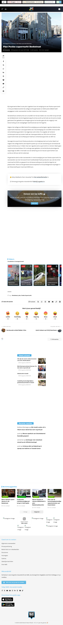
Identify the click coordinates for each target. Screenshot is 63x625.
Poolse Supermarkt (26, 295)
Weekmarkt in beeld (22, 373)
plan (19, 295)
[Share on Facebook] (3, 61)
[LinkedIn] (15, 590)
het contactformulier (40, 177)
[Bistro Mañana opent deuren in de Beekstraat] (8, 493)
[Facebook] (2, 590)
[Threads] (17, 590)
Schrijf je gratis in (38, 181)
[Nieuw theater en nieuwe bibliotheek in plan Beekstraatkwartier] (39, 493)
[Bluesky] (20, 590)
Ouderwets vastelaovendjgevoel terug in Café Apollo (23, 501)
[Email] (3, 83)
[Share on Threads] (3, 76)
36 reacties (35, 50)
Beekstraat (15, 295)
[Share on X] (3, 65)
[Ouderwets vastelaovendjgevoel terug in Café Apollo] (24, 493)
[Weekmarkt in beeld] (42, 376)
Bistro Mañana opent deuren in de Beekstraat (8, 501)
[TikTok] (22, 590)
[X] (4, 590)
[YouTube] (7, 590)
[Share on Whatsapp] (3, 69)
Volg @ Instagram (24, 522)
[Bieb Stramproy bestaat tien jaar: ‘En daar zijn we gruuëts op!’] (42, 368)
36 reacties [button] (55, 339)
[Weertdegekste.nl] (31, 9)
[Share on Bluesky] (3, 80)
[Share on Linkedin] (3, 72)
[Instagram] (12, 590)
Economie (7, 50)
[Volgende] (59, 275)
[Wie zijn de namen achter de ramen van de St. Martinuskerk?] (42, 361)
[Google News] (10, 590)
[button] (3, 9)
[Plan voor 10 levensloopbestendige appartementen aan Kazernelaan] (54, 493)
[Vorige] (9, 275)
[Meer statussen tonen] (60, 2)
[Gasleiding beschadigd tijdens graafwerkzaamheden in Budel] (42, 383)
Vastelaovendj (21, 496)
